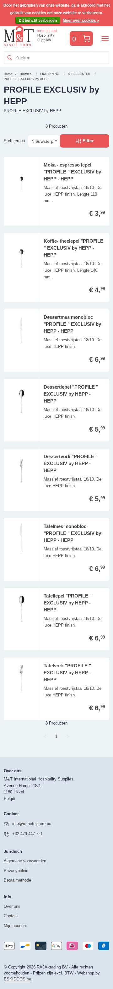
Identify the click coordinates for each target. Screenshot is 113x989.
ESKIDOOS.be (17, 979)
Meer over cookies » (81, 20)
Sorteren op (14, 140)
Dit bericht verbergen (38, 20)
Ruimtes (25, 74)
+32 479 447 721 (27, 833)
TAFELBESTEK (79, 74)
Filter (87, 140)
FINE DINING (50, 74)
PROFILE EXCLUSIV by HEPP (26, 79)
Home (8, 74)
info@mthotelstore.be (31, 823)
